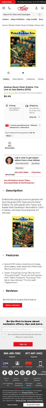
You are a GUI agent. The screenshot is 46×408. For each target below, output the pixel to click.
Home (4, 25)
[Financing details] (40, 125)
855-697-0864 (21, 172)
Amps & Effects (18, 19)
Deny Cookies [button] (12, 405)
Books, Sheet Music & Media (21, 25)
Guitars (5, 19)
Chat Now (36, 172)
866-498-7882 (12, 353)
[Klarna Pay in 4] (9, 135)
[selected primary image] (23, 48)
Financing (28, 367)
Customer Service (17, 367)
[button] (23, 190)
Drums (42, 19)
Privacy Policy (27, 392)
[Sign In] (36, 8)
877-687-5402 (33, 353)
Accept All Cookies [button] (33, 405)
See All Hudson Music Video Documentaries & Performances (19, 181)
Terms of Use (20, 400)
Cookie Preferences (35, 400)
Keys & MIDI (31, 19)
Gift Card (5, 367)
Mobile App (40, 367)
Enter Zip (32, 117)
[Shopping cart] (42, 8)
